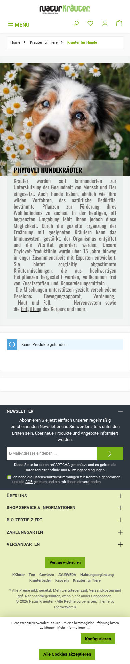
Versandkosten (101, 590)
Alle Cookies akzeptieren (67, 654)
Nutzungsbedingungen (86, 470)
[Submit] (110, 453)
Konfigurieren (98, 638)
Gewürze (46, 575)
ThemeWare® (65, 607)
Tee (32, 575)
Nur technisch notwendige (48, 638)
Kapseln (62, 580)
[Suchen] (76, 23)
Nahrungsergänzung (97, 575)
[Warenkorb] (119, 23)
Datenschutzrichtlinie (42, 470)
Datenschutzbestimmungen (56, 477)
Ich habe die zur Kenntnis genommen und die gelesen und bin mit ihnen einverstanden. (66, 479)
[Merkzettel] (90, 23)
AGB (29, 482)
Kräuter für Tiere (87, 580)
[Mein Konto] (105, 23)
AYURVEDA (67, 575)
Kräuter (18, 575)
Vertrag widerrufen (65, 562)
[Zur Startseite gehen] (65, 9)
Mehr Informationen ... (73, 627)
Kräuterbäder (40, 580)
